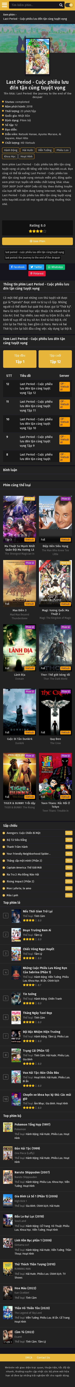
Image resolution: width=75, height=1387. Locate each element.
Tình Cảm (39, 916)
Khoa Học (10, 156)
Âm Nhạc (39, 1103)
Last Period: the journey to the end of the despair (32, 257)
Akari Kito (22, 138)
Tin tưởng (29, 994)
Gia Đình (27, 1059)
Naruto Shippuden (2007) (32, 1172)
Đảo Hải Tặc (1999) (27, 1148)
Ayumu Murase (47, 134)
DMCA (28, 1357)
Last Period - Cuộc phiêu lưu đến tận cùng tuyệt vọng (34, 252)
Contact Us (43, 1357)
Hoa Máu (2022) (25, 1288)
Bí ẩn (43, 980)
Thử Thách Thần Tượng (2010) (35, 1264)
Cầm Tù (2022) (24, 1332)
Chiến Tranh (55, 998)
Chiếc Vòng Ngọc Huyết (38, 949)
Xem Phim (38, 241)
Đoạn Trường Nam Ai (37, 930)
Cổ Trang (45, 1226)
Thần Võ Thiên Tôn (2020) (32, 1308)
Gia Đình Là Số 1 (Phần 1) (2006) (36, 1196)
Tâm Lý (38, 934)
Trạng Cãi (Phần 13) (36, 1051)
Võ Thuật (56, 1226)
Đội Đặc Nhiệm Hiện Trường (41, 1032)
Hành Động (11, 150)
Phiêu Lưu (62, 150)
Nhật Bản (24, 116)
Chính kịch (53, 980)
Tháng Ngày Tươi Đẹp (37, 1013)
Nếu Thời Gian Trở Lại (37, 911)
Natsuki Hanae (28, 134)
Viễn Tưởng (45, 150)
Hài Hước (27, 150)
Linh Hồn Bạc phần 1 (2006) (33, 1240)
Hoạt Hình (26, 156)
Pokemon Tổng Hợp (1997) (32, 1124)
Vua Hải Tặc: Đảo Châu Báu (41, 1073)
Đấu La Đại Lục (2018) (29, 1216)
